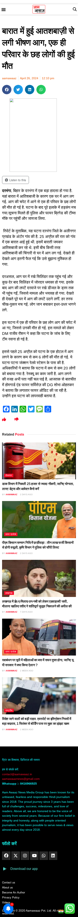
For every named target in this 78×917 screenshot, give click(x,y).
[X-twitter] (15, 856)
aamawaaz (11, 494)
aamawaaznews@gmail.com (21, 778)
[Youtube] (34, 856)
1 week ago (26, 671)
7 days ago (26, 612)
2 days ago (26, 494)
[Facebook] (6, 856)
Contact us (8, 882)
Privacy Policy (11, 897)
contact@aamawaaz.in (17, 774)
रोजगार (8, 475)
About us (7, 887)
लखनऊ (9, 593)
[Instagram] (25, 856)
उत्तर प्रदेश (10, 534)
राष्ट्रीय (8, 710)
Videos (6, 902)
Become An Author (13, 892)
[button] (3, 9)
